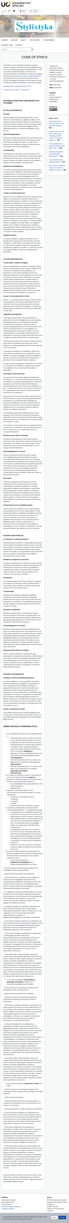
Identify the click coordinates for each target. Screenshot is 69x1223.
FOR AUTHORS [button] (35, 40)
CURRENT (4, 40)
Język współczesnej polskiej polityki (56, 161)
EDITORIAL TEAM (7, 45)
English (35, 11)
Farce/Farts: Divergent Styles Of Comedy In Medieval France (57, 168)
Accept (62, 1217)
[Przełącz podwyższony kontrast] (14, 11)
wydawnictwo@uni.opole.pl (10, 1206)
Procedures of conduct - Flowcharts (16, 90)
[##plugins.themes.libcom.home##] (34, 26)
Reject (54, 1217)
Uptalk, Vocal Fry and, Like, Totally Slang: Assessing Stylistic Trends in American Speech (56, 135)
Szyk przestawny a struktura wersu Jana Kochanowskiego (56, 123)
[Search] (32, 49)
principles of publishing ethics (30, 76)
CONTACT (19, 45)
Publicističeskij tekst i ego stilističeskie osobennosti (56, 154)
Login (23, 11)
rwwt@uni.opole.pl (7, 1209)
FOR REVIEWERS (48, 40)
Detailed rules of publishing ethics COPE (17, 86)
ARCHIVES (14, 40)
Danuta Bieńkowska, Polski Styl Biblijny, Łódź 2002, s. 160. (57, 146)
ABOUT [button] (23, 40)
